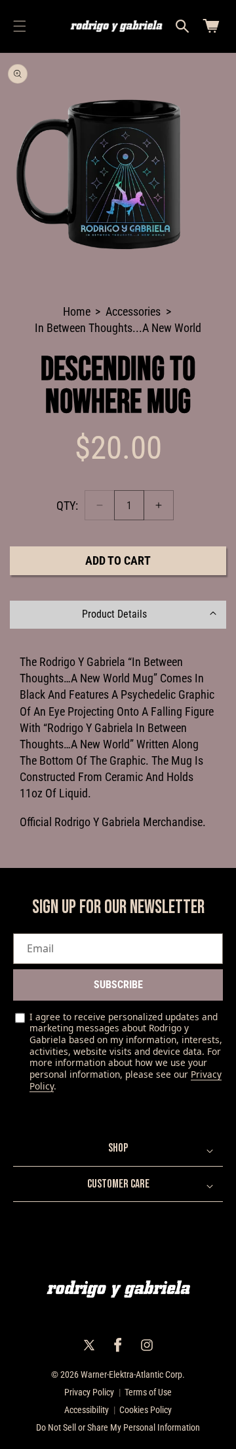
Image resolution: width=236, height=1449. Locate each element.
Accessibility (86, 1410)
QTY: (67, 505)
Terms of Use (148, 1392)
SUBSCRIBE (118, 984)
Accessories (133, 311)
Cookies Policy (145, 1410)
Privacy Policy (89, 1392)
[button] (19, 26)
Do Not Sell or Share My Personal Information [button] (118, 1427)
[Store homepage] (118, 1289)
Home (76, 311)
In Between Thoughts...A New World (118, 328)
